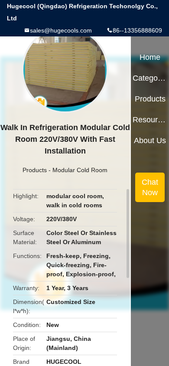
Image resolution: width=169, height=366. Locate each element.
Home (150, 57)
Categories (150, 78)
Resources (150, 119)
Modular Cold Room (79, 170)
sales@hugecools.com (61, 30)
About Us (150, 140)
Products (35, 170)
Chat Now (150, 187)
